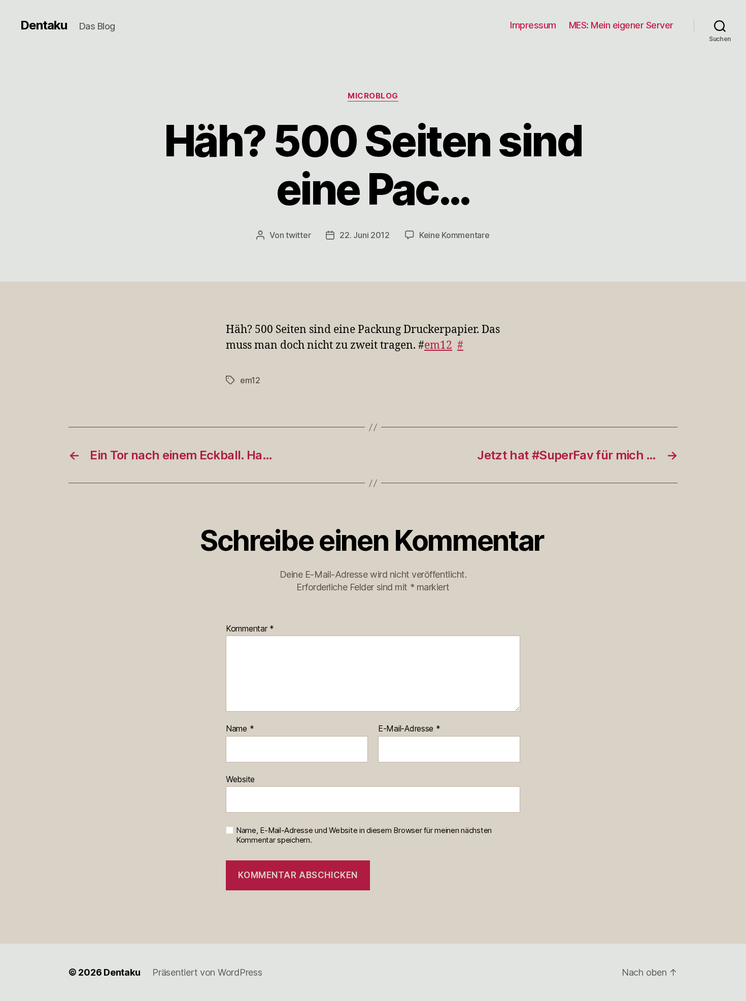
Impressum (533, 25)
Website (240, 779)
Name (240, 728)
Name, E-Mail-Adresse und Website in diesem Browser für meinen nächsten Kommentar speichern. (364, 835)
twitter (298, 235)
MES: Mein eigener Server (621, 25)
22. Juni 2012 (365, 235)
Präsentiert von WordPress (207, 972)
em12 (438, 345)
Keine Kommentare (454, 235)
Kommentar (250, 628)
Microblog (373, 96)
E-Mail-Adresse (409, 728)
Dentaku (43, 25)
